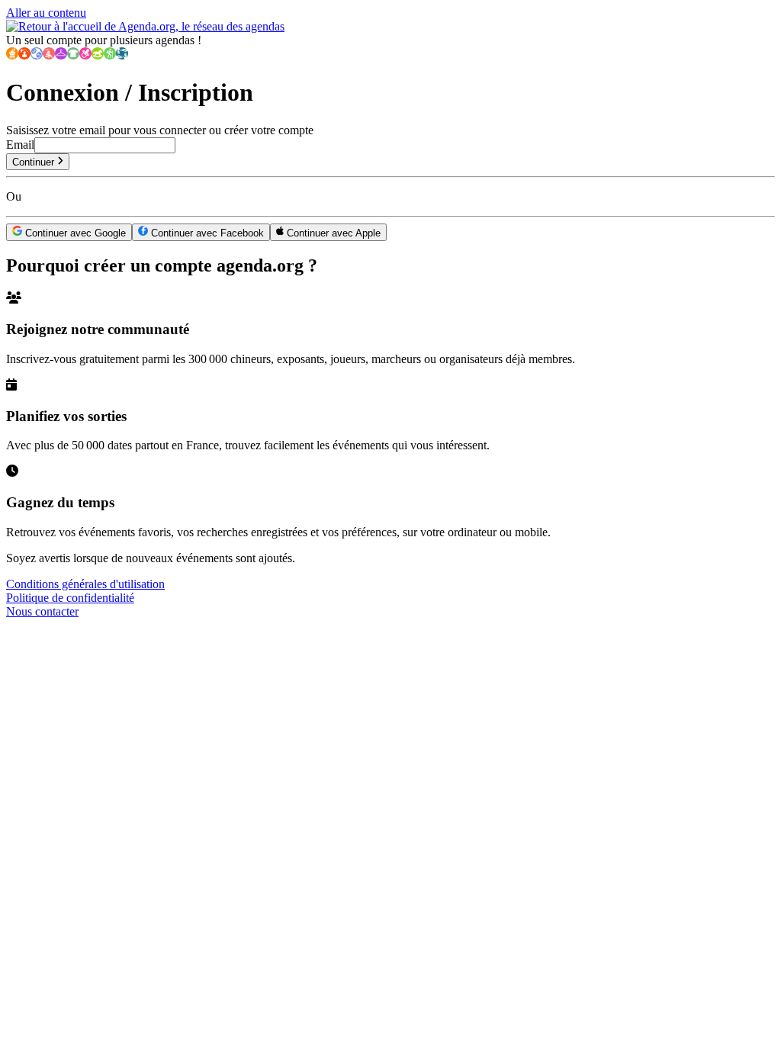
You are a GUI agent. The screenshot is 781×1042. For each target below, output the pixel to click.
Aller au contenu (46, 12)
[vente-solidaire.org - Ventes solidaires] (122, 55)
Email (20, 144)
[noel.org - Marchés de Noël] (49, 55)
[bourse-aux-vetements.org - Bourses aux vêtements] (73, 55)
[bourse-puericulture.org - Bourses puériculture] (85, 55)
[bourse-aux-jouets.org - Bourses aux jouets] (98, 55)
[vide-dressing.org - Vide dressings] (61, 55)
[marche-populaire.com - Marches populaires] (110, 55)
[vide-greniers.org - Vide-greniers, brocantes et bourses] (12, 55)
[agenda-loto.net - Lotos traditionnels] (37, 55)
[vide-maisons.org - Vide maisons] (24, 55)
